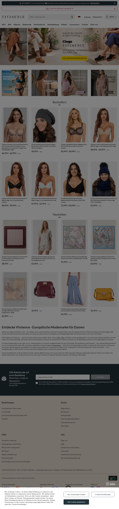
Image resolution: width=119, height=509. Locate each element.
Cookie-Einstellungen (103, 494)
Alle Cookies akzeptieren (76, 502)
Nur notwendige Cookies (76, 494)
